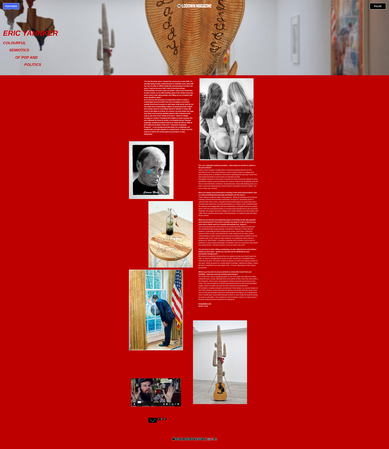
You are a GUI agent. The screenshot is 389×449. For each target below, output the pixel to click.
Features (11, 6)
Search (178, 439)
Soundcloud (215, 439)
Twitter (162, 419)
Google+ (165, 419)
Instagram (209, 439)
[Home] (194, 6)
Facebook (158, 419)
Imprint (200, 439)
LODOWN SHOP (189, 439)
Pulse (378, 6)
